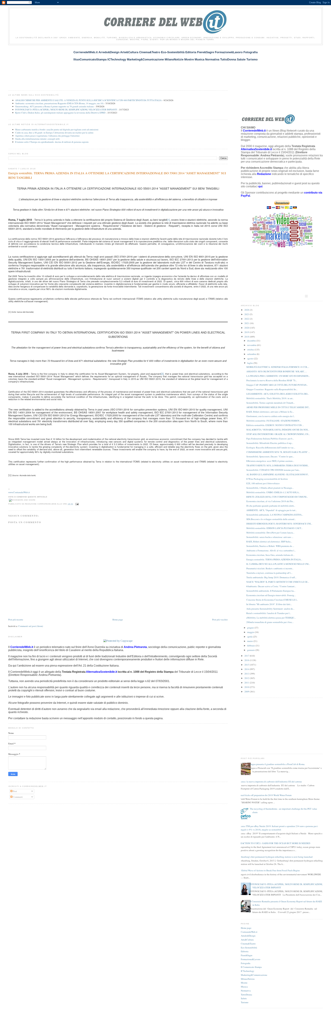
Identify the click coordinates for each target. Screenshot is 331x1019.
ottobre (250, 349)
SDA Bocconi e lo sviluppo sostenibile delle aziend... (271, 519)
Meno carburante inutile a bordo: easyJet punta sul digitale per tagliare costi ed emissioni (56, 129)
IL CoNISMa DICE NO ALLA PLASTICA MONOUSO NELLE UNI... (278, 563)
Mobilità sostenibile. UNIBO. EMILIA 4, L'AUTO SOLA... (273, 492)
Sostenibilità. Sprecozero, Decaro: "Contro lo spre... (270, 456)
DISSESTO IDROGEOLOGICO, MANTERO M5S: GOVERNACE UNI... (279, 523)
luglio (250, 363)
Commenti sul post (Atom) (30, 626)
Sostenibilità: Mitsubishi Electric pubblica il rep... (269, 443)
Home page (117, 619)
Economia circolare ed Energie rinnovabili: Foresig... (271, 595)
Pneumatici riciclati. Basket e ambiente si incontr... (269, 568)
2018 (247, 336)
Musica (244, 986)
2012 (247, 678)
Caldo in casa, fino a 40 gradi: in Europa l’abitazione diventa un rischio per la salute (54, 132)
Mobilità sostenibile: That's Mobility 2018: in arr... (270, 398)
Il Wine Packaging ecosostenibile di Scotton (267, 478)
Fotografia (245, 963)
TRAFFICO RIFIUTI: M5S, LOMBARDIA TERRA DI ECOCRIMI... (277, 465)
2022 (247, 318)
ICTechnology (247, 971)
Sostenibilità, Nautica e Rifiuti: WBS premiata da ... (270, 546)
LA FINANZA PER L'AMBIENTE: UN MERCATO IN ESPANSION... (278, 375)
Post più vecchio (220, 619)
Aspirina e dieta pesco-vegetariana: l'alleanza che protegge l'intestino (47, 135)
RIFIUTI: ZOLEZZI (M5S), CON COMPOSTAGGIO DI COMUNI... (277, 496)
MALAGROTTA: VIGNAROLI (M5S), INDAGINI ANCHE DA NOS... (277, 429)
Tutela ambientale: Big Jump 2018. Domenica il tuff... (271, 577)
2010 (247, 687)
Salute (244, 998)
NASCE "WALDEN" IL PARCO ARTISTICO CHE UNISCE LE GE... (277, 581)
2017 (247, 655)
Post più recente (15, 619)
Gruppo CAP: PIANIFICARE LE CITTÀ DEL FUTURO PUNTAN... (277, 384)
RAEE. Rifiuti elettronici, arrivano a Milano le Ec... (270, 411)
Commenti (17, 796)
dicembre (251, 340)
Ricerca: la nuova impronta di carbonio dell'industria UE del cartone (270, 781)
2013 (247, 673)
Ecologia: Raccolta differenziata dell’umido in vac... (270, 447)
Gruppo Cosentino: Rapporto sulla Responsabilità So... (272, 389)
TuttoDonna (246, 994)
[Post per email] (76, 504)
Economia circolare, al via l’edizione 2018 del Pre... (270, 501)
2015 (247, 664)
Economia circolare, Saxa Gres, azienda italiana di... (270, 555)
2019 (247, 332)
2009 (247, 691)
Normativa (246, 990)
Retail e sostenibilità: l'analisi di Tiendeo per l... (268, 613)
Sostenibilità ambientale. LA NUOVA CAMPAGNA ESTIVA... (274, 514)
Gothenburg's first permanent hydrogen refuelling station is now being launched (275, 856)
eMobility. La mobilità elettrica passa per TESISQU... (271, 617)
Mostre (244, 982)
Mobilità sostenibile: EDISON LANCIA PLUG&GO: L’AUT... (274, 528)
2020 (247, 327)
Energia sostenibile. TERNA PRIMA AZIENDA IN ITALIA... (274, 559)
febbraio (251, 645)
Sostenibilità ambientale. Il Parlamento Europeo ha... (270, 590)
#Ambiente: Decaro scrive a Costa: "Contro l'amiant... (271, 586)
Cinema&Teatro (248, 943)
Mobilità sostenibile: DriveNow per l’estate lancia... (270, 532)
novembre (252, 345)
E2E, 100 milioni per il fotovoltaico (263, 483)
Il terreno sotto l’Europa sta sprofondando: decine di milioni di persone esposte (52, 141)
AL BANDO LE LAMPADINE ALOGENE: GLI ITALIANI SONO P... (277, 474)
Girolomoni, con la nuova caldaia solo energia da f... (270, 416)
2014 (247, 669)
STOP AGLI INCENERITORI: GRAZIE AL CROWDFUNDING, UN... (278, 434)
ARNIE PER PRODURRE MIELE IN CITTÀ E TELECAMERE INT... (278, 407)
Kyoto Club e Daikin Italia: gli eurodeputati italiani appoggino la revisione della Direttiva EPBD (60, 112)
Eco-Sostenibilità (249, 947)
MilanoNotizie (248, 978)
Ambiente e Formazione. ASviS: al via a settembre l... (271, 550)
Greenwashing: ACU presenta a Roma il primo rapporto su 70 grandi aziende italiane (54, 106)
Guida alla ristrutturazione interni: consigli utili (37, 138)
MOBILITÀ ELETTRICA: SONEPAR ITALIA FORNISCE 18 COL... (277, 366)
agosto (250, 358)
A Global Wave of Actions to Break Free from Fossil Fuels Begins (269, 870)
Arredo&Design (248, 935)
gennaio (251, 650)
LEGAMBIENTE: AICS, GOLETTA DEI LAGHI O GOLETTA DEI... (277, 393)
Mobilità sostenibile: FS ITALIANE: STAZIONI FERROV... (273, 420)
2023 (247, 314)
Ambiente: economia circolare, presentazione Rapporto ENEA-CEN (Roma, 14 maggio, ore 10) (59, 103)
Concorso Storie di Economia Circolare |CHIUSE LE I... (272, 599)
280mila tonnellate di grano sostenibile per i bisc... (270, 622)
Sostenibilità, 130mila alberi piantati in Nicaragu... (270, 487)
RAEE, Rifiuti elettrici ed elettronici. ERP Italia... (269, 541)
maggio (251, 632)
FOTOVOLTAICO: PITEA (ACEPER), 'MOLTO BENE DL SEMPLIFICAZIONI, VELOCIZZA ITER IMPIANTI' (66, 109)
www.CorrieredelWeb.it (19, 492)
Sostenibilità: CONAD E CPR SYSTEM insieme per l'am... (273, 469)
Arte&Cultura (247, 939)
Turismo (244, 1002)
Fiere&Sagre (246, 955)
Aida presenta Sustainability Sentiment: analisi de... (270, 608)
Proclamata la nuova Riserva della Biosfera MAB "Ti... (271, 380)
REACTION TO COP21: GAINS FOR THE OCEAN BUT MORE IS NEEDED (274, 843)
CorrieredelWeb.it (249, 931)
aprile (250, 636)
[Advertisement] (71, 65)
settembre (252, 354)
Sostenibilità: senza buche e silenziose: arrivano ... (269, 537)
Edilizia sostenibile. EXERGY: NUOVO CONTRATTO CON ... (275, 425)
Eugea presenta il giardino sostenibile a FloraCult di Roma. (277, 764)
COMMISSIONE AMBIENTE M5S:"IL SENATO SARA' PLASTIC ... (278, 452)
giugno (250, 627)
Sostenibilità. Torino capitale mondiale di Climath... (270, 402)
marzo (250, 641)
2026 (247, 309)
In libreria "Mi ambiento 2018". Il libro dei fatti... (269, 604)
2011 (247, 682)
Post (14, 791)
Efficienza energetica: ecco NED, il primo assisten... (270, 460)
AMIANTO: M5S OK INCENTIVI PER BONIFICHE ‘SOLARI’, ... (276, 371)
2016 (247, 660)
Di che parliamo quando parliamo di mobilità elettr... (270, 505)
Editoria (244, 951)
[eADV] (306, 296)
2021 (247, 323)
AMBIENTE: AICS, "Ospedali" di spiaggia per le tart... (271, 510)
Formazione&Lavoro (250, 959)
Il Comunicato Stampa (251, 967)
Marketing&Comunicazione (254, 974)
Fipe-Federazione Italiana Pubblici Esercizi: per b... (270, 438)
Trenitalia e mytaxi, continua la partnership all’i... (269, 572)
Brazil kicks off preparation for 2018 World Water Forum (265, 795)
